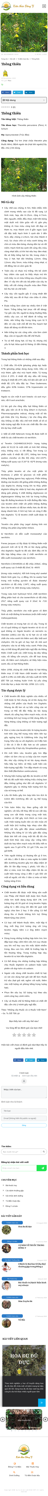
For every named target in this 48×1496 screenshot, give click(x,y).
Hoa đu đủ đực (25, 1226)
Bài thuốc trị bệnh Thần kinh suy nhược (32, 1283)
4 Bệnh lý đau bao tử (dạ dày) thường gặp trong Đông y (32, 1265)
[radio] (14, 1036)
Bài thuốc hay (11, 1185)
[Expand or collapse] (44, 100)
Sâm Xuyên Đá (25, 1301)
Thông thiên (11, 63)
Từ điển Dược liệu (13, 1201)
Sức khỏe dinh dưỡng (14, 1196)
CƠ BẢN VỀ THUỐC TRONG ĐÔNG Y (31, 1246)
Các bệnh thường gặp (15, 1190)
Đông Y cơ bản (12, 1206)
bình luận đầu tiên (29, 1076)
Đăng (24, 1125)
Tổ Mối (21, 1319)
